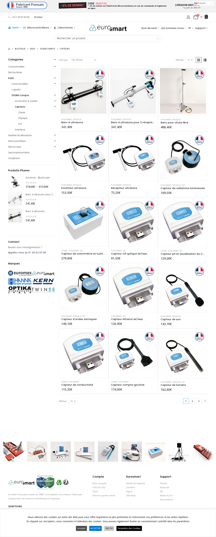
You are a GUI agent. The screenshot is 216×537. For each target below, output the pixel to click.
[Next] (205, 401)
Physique (77, 119)
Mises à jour (166, 495)
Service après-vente (103, 495)
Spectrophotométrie (18, 152)
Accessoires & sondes (26, 101)
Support (200, 28)
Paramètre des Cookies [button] (129, 528)
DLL (161, 491)
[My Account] (188, 17)
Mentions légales (135, 483)
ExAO (15, 27)
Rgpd (129, 491)
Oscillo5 (130, 487)
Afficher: (180, 59)
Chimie (64, 250)
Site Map (131, 495)
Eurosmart (66, 119)
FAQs (95, 491)
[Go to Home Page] (9, 49)
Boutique (38, 17)
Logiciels (15, 89)
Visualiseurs (14, 158)
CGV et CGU (98, 487)
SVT (183, 185)
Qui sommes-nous (172, 28)
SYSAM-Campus (20, 95)
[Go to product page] (83, 91)
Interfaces (20, 129)
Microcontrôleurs (17, 141)
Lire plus (81, 528)
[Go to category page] (20, 275)
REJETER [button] (109, 528)
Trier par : (64, 59)
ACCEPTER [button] (95, 528)
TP (189, 28)
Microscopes (14, 146)
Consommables (16, 66)
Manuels (164, 487)
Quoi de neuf (149, 28)
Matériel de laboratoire (20, 135)
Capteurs (20, 106)
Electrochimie (15, 72)
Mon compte (99, 483)
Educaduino (166, 499)
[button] (198, 60)
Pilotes (163, 483)
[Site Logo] (108, 27)
